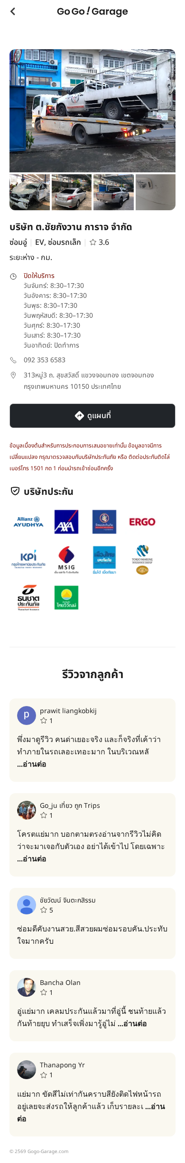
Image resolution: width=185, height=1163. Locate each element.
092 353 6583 (44, 360)
